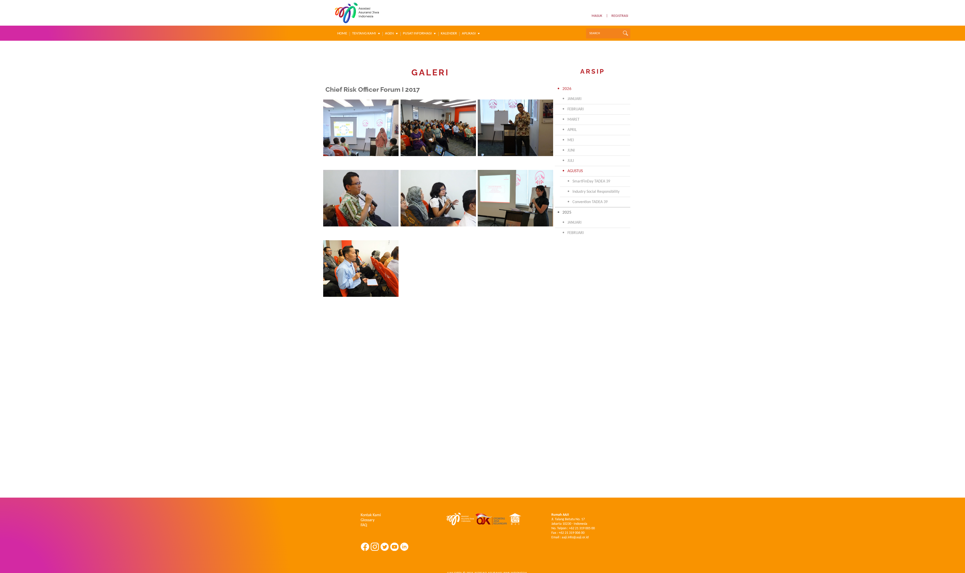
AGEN (389, 33)
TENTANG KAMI (364, 33)
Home (342, 33)
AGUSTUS (575, 171)
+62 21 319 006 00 (572, 533)
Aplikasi (469, 33)
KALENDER (449, 33)
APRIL (572, 130)
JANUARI (574, 99)
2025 (566, 212)
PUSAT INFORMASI (417, 33)
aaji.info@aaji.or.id (575, 537)
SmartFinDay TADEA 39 (591, 181)
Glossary (367, 520)
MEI (570, 140)
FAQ (364, 525)
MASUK (597, 16)
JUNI (571, 151)
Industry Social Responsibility (595, 192)
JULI (570, 161)
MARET (573, 120)
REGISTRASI (619, 16)
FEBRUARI (575, 109)
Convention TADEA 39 (590, 202)
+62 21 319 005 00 (582, 528)
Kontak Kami (371, 515)
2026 (566, 89)
